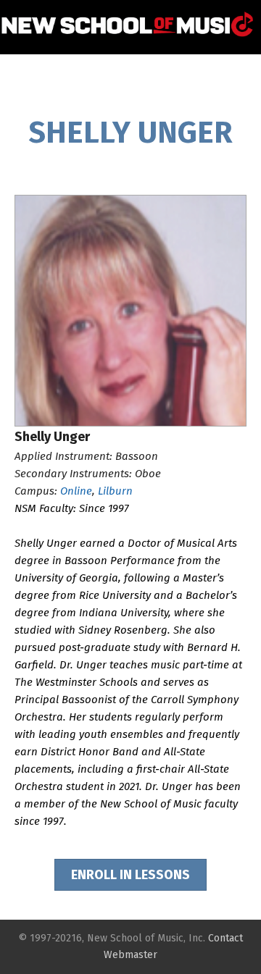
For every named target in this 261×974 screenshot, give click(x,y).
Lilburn (115, 491)
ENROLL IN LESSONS (130, 875)
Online (76, 491)
